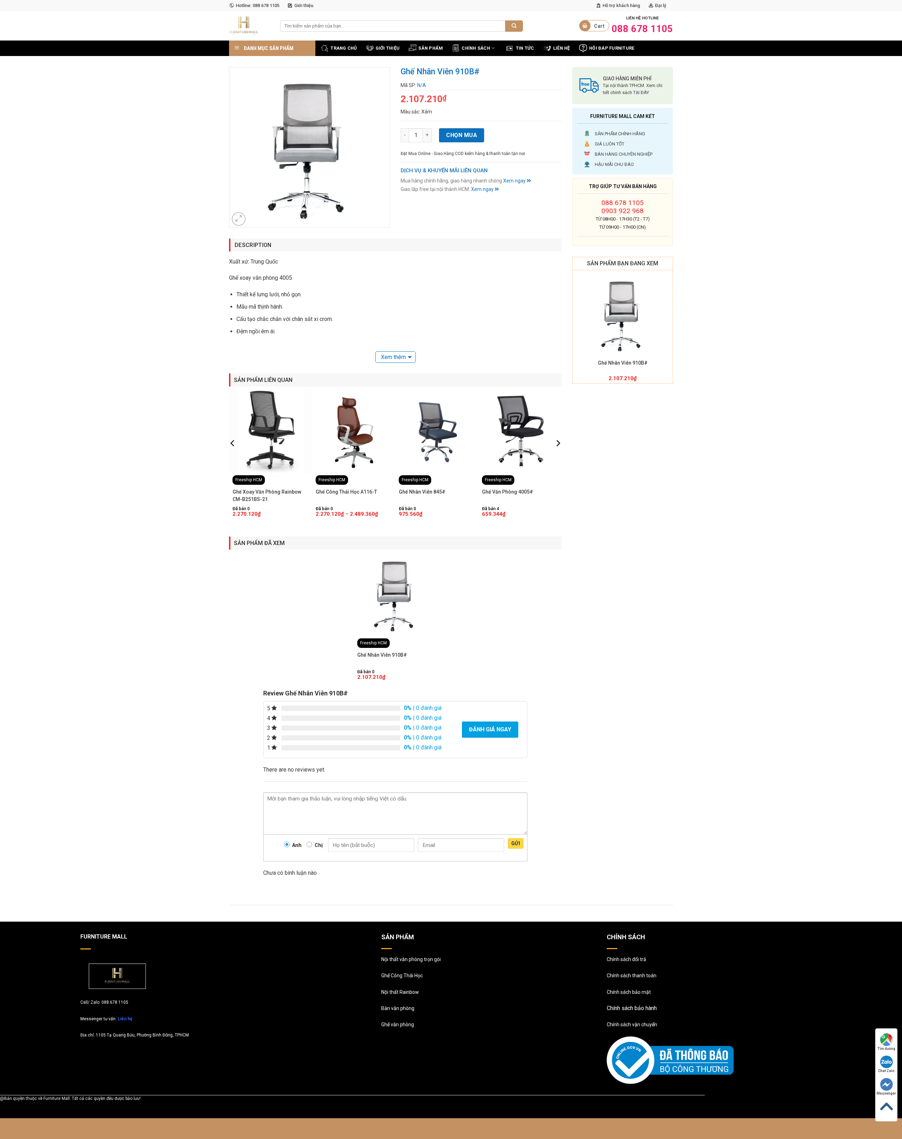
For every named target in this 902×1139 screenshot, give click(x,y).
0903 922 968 (622, 211)
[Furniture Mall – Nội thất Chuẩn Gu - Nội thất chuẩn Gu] (249, 26)
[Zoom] (239, 219)
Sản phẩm (430, 48)
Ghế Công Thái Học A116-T (346, 492)
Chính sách (476, 48)
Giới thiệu (303, 5)
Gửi (515, 843)
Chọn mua (461, 135)
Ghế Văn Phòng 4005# (507, 492)
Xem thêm (393, 357)
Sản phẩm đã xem (259, 543)
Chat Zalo (886, 1071)
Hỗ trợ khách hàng (621, 5)
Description (253, 245)
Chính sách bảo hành (632, 1008)
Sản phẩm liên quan (263, 380)
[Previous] (233, 457)
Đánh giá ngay (490, 729)
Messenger (886, 1093)
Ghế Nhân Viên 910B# (623, 363)
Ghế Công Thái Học (402, 975)
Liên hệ (125, 1018)
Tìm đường (886, 1049)
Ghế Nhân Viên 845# (422, 492)
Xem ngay (515, 181)
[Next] (557, 457)
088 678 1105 (622, 203)
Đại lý (660, 5)
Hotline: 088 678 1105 (257, 5)
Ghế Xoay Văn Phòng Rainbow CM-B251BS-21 (267, 495)
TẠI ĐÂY (641, 92)
